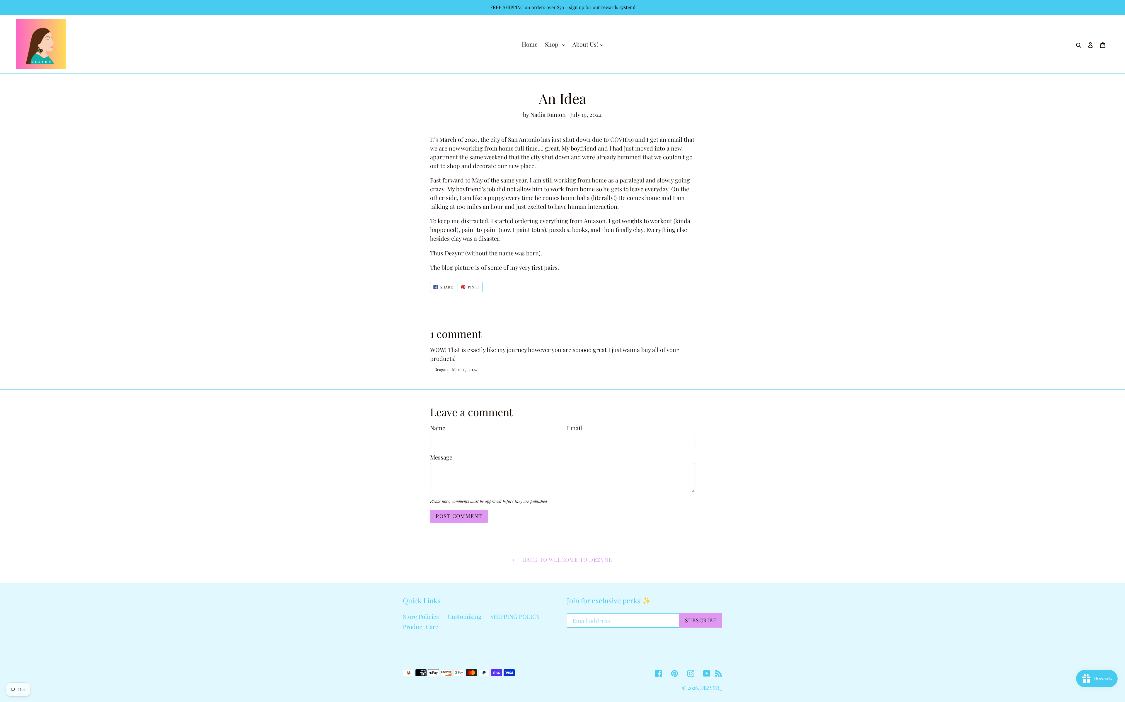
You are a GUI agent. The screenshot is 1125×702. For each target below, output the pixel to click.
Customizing (465, 616)
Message (441, 457)
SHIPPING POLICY (515, 616)
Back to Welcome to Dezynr (566, 559)
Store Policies (421, 616)
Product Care (420, 627)
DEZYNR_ (711, 687)
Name (437, 428)
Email (574, 428)
